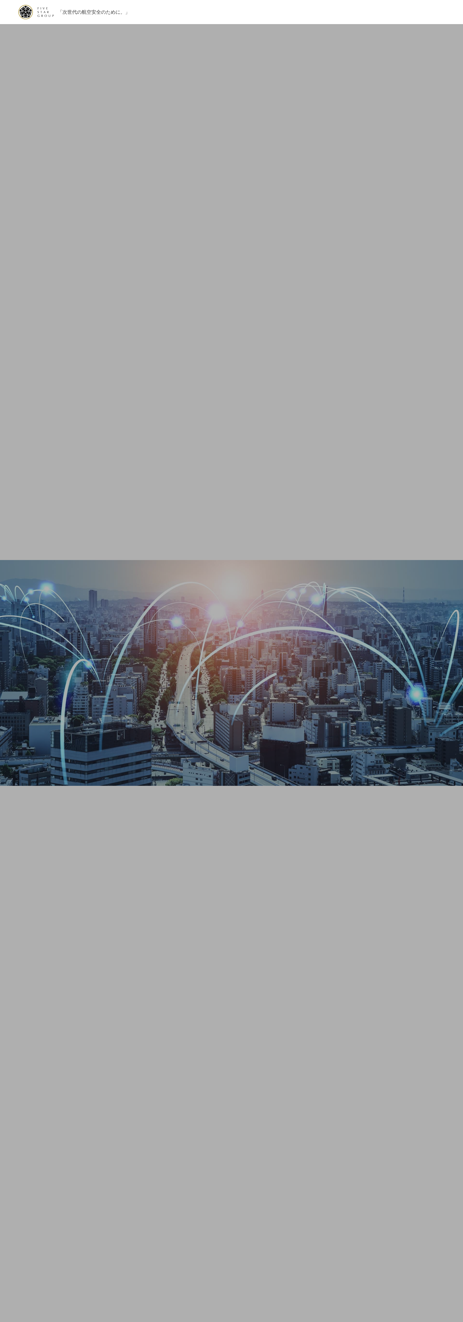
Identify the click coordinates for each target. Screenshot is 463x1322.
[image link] (36, 12)
